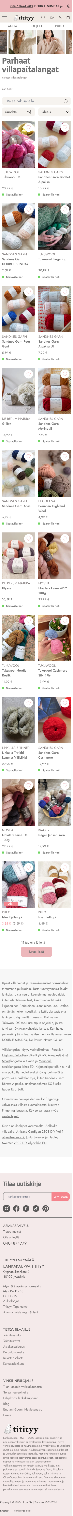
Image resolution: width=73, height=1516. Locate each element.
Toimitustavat (11, 1346)
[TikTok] (36, 1214)
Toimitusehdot (12, 1341)
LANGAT (12, 26)
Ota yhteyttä (11, 1243)
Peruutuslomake (13, 1358)
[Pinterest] (45, 1214)
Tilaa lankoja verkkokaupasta (22, 1392)
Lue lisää (7, 89)
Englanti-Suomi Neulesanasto (22, 1415)
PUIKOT (60, 26)
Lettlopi (64, 1005)
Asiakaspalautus (14, 1352)
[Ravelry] (26, 1214)
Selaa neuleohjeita (15, 1398)
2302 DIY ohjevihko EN (30, 1148)
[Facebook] (16, 1214)
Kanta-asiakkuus (13, 1369)
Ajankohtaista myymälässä (20, 1318)
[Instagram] (6, 1214)
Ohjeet (36, 26)
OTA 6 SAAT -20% (21, 6)
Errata (7, 1420)
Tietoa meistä (12, 1237)
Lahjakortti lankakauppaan (20, 1403)
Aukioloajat (11, 1306)
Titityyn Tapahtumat (15, 1312)
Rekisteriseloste (13, 1363)
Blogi (6, 1409)
